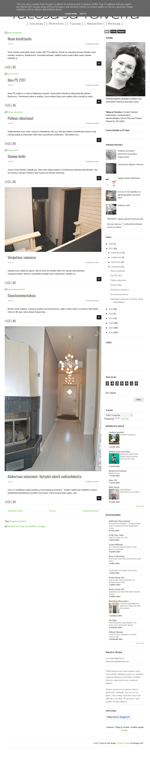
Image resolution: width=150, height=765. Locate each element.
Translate (125, 419)
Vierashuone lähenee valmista (130, 164)
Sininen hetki (16, 156)
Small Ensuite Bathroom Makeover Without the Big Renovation (130, 606)
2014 (111, 318)
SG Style (113, 620)
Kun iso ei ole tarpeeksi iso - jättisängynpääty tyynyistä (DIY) (130, 195)
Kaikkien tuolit (124, 205)
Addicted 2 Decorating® (119, 521)
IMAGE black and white (119, 452)
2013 (111, 323)
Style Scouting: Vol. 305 (118, 538)
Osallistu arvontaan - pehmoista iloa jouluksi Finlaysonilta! (127, 154)
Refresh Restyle (116, 632)
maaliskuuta (116, 257)
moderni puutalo (116, 432)
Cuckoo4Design (116, 545)
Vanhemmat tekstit (90, 511)
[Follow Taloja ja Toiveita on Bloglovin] (118, 718)
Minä (107, 32)
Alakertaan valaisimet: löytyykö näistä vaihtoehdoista (44, 476)
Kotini (113, 32)
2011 (111, 332)
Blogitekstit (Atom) (18, 521)
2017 (111, 248)
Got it (83, 14)
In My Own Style (116, 535)
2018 (111, 244)
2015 (111, 314)
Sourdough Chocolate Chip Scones (123, 570)
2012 (111, 328)
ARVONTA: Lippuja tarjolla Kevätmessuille (125, 219)
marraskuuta (116, 253)
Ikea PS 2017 (17, 80)
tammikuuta (116, 267)
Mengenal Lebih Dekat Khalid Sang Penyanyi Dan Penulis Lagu (129, 456)
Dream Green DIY (117, 589)
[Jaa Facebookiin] (14, 67)
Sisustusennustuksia (22, 295)
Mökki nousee (114, 473)
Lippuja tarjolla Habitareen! (129, 178)
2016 (111, 309)
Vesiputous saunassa (22, 257)
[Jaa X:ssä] (11, 67)
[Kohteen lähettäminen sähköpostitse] (6, 67)
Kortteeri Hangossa (127, 435)
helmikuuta (116, 262)
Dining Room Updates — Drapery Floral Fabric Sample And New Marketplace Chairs (125, 526)
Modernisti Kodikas (117, 471)
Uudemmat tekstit (15, 511)
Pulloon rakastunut (21, 118)
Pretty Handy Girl (116, 578)
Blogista (121, 32)
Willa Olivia (114, 487)
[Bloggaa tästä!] (8, 67)
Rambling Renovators (118, 601)
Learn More (71, 14)
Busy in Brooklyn (117, 556)
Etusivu (52, 511)
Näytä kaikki (140, 506)
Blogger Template (124, 743)
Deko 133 (113, 480)
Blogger (124, 730)
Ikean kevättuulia (19, 39)
